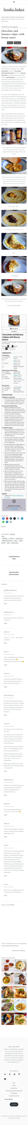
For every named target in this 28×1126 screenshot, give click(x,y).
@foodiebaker (14, 507)
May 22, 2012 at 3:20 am (8, 614)
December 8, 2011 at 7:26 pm (9, 726)
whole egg (14, 543)
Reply (5, 603)
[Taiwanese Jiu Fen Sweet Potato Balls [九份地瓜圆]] (7, 1019)
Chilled (14, 27)
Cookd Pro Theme (14, 1118)
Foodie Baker (14, 9)
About (14, 1085)
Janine (5, 823)
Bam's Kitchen (7, 779)
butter (11, 538)
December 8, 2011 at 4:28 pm (9, 782)
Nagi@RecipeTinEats (9, 590)
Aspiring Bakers (11, 77)
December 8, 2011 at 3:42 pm (9, 826)
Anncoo (6, 803)
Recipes (7, 17)
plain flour (16, 356)
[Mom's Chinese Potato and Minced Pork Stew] (7, 979)
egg (15, 360)
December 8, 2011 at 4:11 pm (9, 806)
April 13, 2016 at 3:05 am (8, 592)
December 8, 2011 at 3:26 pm (9, 847)
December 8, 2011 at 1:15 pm (9, 886)
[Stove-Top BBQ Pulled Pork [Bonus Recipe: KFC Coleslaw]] (20, 992)
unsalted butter (18, 387)
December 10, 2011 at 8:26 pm (9, 654)
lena (5, 845)
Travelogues (14, 1093)
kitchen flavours (8, 695)
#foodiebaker (13, 509)
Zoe (5, 884)
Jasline (5, 632)
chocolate (19, 538)
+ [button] (12, 346)
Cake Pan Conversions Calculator (14, 1090)
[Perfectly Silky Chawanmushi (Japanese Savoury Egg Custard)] (20, 965)
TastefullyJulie (7, 612)
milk (15, 363)
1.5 (9, 348)
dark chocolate (17, 378)
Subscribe (14, 1104)
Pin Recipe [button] (14, 331)
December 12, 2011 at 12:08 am (9, 634)
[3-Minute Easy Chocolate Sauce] (20, 979)
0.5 (4, 348)
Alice (5, 651)
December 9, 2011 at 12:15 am (9, 676)
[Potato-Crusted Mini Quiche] (20, 1019)
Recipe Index (14, 1088)
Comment (18, 42)
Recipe (10, 42)
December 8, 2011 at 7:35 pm (9, 697)
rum (8, 543)
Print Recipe (14, 328)
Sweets (12, 17)
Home (2, 17)
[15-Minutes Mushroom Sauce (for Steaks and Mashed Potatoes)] (7, 1005)
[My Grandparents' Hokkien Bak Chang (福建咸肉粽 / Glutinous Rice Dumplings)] (7, 992)
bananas (16, 375)
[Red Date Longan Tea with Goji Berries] (7, 965)
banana (4, 538)
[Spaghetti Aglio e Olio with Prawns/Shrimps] (20, 1005)
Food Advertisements (16, 950)
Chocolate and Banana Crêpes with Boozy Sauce (12, 34)
